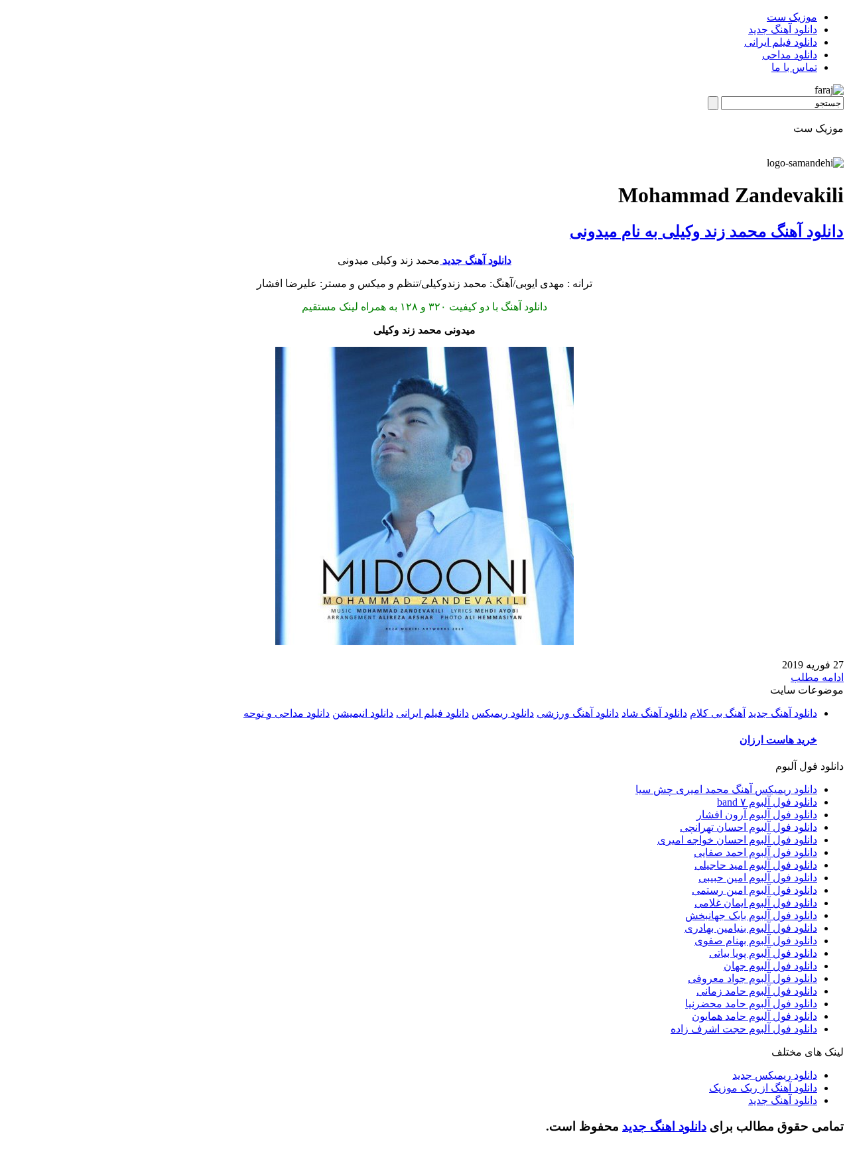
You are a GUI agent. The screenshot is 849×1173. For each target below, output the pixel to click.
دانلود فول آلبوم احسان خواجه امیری (737, 839)
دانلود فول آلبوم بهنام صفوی (755, 940)
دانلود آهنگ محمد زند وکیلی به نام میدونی (707, 231)
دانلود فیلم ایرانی (780, 42)
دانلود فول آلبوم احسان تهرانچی (748, 827)
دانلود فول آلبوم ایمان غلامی (755, 902)
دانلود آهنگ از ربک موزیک (763, 1087)
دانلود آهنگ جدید (782, 29)
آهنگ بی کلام (718, 713)
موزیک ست (792, 17)
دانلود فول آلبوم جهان (770, 965)
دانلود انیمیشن (362, 713)
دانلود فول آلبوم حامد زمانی (756, 991)
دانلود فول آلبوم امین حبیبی (757, 877)
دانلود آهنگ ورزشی (578, 713)
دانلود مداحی (789, 54)
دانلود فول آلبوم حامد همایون (754, 1016)
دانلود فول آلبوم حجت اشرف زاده (744, 1028)
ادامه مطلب (817, 677)
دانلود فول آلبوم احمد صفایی (755, 852)
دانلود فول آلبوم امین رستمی (754, 890)
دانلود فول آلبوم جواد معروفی (752, 978)
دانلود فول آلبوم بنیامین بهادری (751, 928)
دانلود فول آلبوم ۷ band (767, 802)
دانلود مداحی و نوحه (286, 713)
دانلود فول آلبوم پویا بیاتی (763, 953)
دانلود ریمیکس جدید (774, 1075)
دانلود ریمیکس (503, 713)
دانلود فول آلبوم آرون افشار (756, 814)
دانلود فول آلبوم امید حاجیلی (755, 865)
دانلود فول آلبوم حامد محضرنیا (751, 1003)
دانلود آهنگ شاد (654, 713)
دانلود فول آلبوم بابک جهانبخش (751, 915)
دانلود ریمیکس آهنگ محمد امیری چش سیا (726, 789)
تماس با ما (794, 67)
